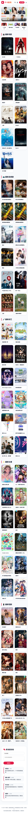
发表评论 (8, 763)
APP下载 (21, 2)
